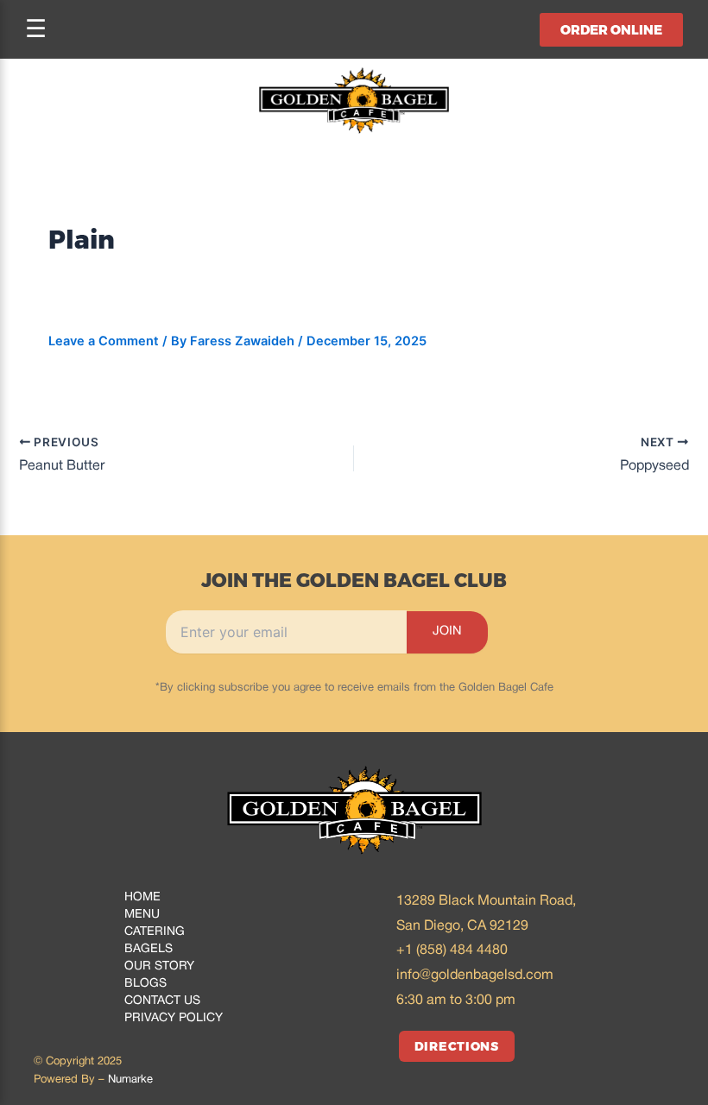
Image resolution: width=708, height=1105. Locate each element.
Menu (142, 914)
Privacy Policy (173, 1018)
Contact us (162, 1001)
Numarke (130, 1080)
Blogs (145, 983)
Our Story (159, 966)
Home (142, 897)
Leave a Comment (103, 341)
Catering (154, 932)
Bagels (148, 949)
